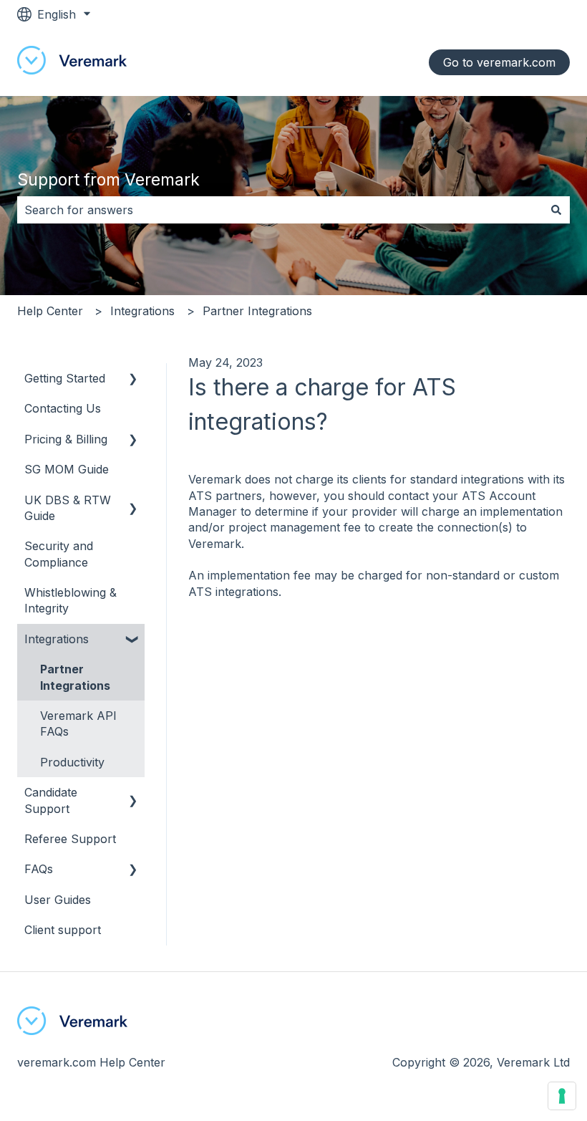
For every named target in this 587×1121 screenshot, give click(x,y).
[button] (133, 379)
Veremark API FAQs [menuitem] (78, 723)
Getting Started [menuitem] (64, 378)
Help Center (50, 311)
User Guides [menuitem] (57, 900)
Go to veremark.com (499, 62)
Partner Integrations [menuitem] (75, 677)
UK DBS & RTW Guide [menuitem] (67, 508)
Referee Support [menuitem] (70, 839)
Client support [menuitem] (62, 930)
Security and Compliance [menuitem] (58, 554)
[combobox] (280, 209)
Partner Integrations (257, 311)
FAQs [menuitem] (38, 869)
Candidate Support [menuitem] (50, 800)
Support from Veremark (108, 180)
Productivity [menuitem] (72, 762)
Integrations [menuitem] (56, 639)
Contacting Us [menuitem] (62, 408)
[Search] (556, 209)
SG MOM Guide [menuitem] (66, 469)
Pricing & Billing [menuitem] (65, 439)
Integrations (142, 311)
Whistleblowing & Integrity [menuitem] (70, 600)
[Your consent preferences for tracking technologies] (562, 1096)
